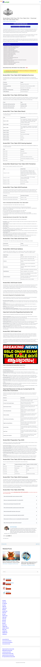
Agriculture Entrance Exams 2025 (8, 655)
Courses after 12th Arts (6, 643)
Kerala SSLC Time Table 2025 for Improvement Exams (11, 62)
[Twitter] (5, 535)
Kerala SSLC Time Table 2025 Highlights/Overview (11, 47)
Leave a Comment (6, 21)
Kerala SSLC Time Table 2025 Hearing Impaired (10, 50)
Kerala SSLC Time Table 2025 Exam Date (10, 48)
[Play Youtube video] (20, 354)
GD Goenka (28, 26)
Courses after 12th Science (6, 640)
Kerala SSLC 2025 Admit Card (8, 58)
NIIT (6, 587)
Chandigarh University (15, 26)
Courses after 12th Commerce (7, 642)
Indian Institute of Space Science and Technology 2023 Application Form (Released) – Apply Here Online (29, 562)
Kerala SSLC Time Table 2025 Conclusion (10, 63)
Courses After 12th (5, 639)
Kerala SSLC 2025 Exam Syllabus (8, 55)
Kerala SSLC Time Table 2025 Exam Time (10, 54)
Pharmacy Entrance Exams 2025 (7, 653)
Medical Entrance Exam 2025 (7, 650)
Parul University (22, 26)
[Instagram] (11, 535)
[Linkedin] (6, 535)
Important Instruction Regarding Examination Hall (11, 57)
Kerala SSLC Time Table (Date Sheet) (9, 49)
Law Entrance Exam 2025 (6, 652)
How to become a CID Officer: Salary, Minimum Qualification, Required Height (11, 562)
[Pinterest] (8, 535)
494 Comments (5, 563)
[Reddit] (9, 535)
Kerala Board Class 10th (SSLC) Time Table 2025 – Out (12, 46)
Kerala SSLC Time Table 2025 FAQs (9, 64)
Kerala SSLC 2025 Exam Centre (8, 56)
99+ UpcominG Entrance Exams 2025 (8, 656)
